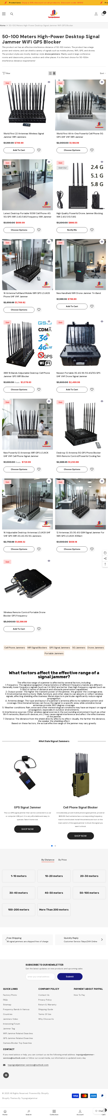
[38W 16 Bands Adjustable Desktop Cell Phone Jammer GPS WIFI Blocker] (27, 344)
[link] (27, 939)
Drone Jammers (96, 647)
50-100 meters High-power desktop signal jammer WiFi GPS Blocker (41, 25)
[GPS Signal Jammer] (27, 775)
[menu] (3, 14)
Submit (70, 976)
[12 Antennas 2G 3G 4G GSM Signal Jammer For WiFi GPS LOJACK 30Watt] (80, 503)
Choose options (72, 150)
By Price (62, 859)
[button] (50, 73)
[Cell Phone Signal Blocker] (80, 775)
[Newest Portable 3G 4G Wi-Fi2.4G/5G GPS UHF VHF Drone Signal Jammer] (80, 344)
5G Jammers (78, 647)
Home (2, 25)
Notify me (72, 230)
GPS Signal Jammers (59, 647)
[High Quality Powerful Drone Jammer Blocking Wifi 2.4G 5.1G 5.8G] (80, 184)
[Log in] (96, 13)
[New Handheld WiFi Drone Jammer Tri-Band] (80, 264)
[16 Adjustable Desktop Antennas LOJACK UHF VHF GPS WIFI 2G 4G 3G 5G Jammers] (27, 503)
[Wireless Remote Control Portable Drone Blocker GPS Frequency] (27, 583)
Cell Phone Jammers (14, 647)
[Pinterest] (6, 1075)
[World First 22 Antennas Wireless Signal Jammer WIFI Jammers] (27, 105)
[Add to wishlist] (39, 150)
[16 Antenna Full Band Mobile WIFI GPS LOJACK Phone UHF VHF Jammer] (27, 264)
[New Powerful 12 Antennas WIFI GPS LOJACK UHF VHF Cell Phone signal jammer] (27, 424)
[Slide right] (101, 939)
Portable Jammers (54, 653)
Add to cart (19, 150)
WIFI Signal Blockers (37, 647)
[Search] (12, 14)
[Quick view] (48, 82)
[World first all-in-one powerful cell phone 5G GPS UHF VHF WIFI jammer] (80, 105)
